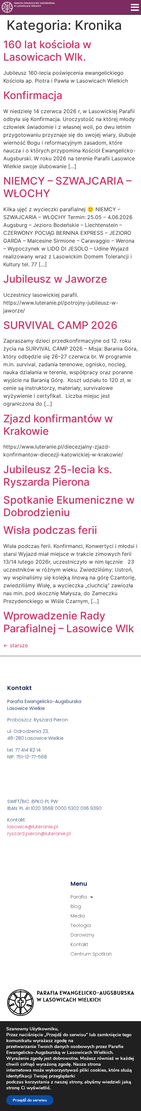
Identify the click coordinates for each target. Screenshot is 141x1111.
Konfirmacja (32, 95)
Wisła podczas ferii (50, 530)
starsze (15, 645)
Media (77, 916)
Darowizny (82, 935)
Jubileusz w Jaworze (55, 279)
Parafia (78, 897)
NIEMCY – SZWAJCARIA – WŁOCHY (67, 187)
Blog (75, 906)
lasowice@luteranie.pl (32, 826)
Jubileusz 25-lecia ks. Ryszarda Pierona (57, 475)
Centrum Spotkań (91, 954)
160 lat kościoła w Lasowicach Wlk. (47, 50)
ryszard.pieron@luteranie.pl (39, 833)
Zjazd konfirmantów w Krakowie (58, 424)
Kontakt (79, 944)
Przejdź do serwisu (30, 1100)
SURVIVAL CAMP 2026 (60, 325)
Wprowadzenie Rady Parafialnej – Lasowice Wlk (68, 622)
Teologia (80, 925)
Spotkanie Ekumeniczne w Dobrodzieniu (68, 506)
